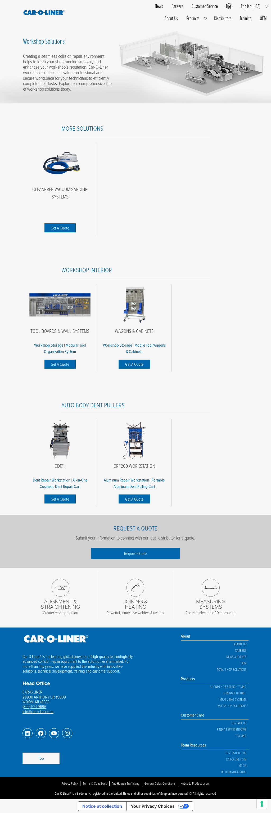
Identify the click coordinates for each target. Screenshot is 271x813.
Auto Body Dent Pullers (93, 404)
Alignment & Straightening (228, 686)
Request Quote (135, 553)
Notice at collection (102, 806)
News (159, 6)
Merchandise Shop (233, 772)
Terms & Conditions (95, 783)
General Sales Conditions (159, 783)
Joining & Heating (234, 693)
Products (192, 18)
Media (242, 765)
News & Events (236, 656)
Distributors (222, 18)
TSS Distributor (235, 752)
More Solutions (82, 128)
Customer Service (205, 6)
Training (245, 18)
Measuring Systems (233, 699)
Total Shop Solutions (231, 669)
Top (41, 758)
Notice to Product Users (195, 783)
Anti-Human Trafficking (125, 783)
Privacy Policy (69, 783)
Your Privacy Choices (153, 806)
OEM (263, 18)
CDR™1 (60, 465)
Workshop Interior (86, 269)
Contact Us (238, 723)
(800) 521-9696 (34, 706)
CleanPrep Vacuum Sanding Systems (60, 193)
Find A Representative (231, 729)
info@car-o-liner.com (37, 711)
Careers (177, 6)
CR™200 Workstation (134, 465)
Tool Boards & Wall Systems (59, 331)
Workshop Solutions (232, 705)
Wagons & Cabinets (134, 331)
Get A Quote (60, 228)
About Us (171, 18)
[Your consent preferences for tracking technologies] (262, 804)
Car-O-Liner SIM (236, 759)
